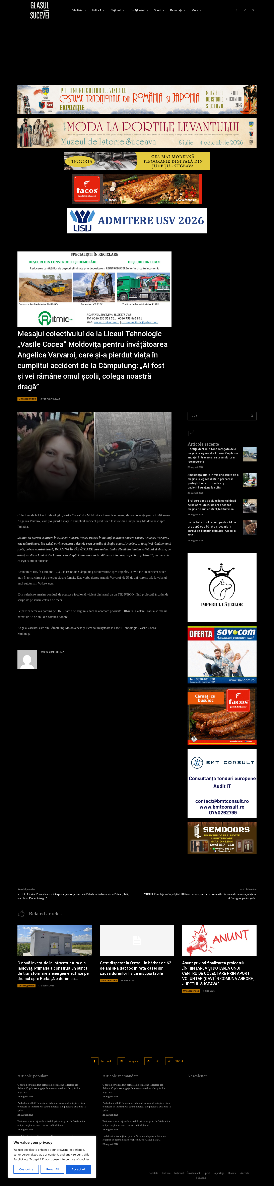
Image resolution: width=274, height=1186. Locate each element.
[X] (253, 10)
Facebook (106, 1061)
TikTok (180, 1061)
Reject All (52, 1169)
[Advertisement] (137, 51)
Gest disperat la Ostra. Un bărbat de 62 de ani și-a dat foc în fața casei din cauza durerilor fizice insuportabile (135, 968)
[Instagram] (245, 10)
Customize (26, 1169)
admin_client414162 (52, 651)
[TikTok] (169, 1061)
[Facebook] (236, 10)
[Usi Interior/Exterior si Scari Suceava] (222, 838)
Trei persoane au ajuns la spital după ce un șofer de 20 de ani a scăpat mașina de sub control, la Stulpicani (212, 505)
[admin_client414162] (27, 659)
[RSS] (148, 1061)
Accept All (78, 1169)
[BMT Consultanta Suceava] (222, 783)
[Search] (252, 416)
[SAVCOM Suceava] (222, 655)
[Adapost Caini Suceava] (222, 587)
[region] (52, 1157)
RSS (157, 1061)
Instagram (133, 1061)
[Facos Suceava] (222, 716)
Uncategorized (27, 398)
